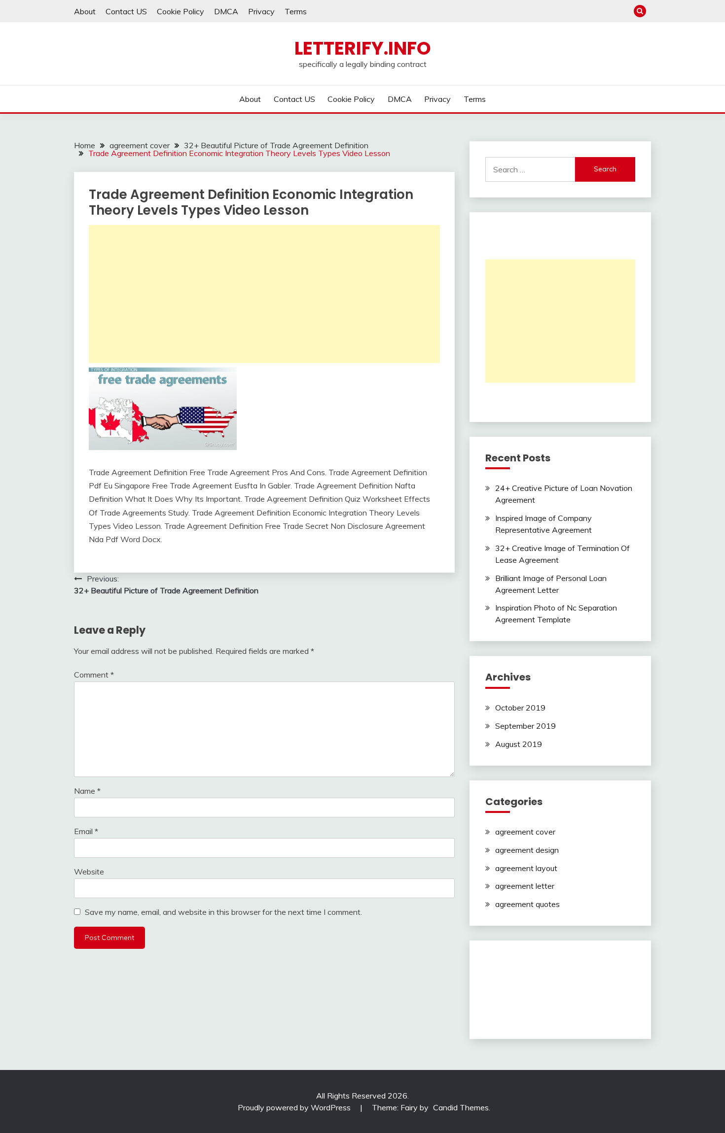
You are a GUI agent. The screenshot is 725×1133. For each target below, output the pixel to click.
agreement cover (525, 832)
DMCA (226, 11)
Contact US (126, 11)
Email (86, 831)
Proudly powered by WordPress (295, 1107)
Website (89, 871)
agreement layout (526, 868)
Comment (94, 675)
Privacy (261, 11)
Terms (296, 11)
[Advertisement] (264, 294)
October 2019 (520, 707)
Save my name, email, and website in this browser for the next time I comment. (223, 912)
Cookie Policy (180, 11)
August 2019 (518, 744)
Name (87, 791)
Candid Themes (461, 1107)
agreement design (527, 850)
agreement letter (524, 886)
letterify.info (362, 48)
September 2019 (525, 726)
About (85, 11)
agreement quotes (527, 904)
